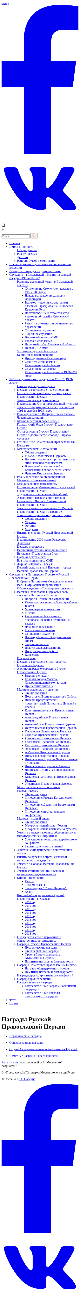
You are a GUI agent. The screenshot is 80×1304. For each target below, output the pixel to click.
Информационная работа (41, 651)
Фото (12, 999)
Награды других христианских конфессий (45, 975)
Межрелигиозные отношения (36, 480)
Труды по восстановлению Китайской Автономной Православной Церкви (42, 496)
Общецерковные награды (42, 951)
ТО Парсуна (27, 1079)
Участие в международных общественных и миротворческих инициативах (46, 834)
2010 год (30, 905)
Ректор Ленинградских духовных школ (35, 271)
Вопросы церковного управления (47, 598)
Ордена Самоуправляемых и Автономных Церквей (44, 956)
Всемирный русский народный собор (42, 550)
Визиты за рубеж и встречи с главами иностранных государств (42, 858)
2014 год (30, 919)
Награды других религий (34, 979)
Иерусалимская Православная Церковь (51, 727)
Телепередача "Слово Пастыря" (46, 888)
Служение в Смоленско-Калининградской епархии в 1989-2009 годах (51, 372)
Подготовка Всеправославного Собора (51, 696)
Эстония (30, 525)
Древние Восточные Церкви (44, 473)
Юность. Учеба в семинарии (36, 260)
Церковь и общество (30, 546)
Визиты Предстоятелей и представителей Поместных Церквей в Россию (51, 703)
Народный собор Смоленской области (50, 344)
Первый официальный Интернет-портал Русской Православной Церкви (44, 569)
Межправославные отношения (37, 689)
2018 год (30, 933)
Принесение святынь (39, 686)
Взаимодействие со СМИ (41, 337)
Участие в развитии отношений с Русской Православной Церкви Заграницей (45, 510)
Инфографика (26, 658)
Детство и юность (21, 246)
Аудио (29, 891)
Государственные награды (34, 982)
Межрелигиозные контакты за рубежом (51, 829)
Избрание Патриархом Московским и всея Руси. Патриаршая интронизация (45, 583)
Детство (22, 257)
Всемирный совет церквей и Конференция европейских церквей (48, 468)
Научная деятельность (31, 557)
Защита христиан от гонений (44, 846)
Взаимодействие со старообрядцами (41, 476)
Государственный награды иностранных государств (42, 994)
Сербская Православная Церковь (46, 734)
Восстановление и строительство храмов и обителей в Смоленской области (47, 316)
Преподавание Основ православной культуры (47, 403)
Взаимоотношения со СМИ (35, 560)
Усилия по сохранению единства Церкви (44, 515)
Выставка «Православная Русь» (38, 553)
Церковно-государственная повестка (41, 661)
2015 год (30, 923)
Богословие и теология (40, 630)
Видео (13, 1003)
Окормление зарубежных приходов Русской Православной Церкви (46, 489)
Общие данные (27, 250)
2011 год (30, 909)
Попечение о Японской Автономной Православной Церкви (41, 503)
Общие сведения (36, 452)
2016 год (30, 926)
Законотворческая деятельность (38, 400)
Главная (14, 243)
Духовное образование (40, 626)
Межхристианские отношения (37, 449)
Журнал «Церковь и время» (35, 564)
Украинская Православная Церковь (48, 783)
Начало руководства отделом (36, 386)
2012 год (30, 912)
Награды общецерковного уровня (47, 968)
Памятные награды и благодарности (49, 961)
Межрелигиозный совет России (38, 421)
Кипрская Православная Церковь (47, 745)
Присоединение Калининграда (45, 358)
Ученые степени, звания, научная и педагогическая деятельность (40, 872)
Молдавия (31, 529)
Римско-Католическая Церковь (45, 456)
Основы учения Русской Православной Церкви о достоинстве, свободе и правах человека (44, 435)
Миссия (30, 612)
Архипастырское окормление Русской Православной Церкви (42, 670)
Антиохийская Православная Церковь (50, 724)
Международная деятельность (37, 483)
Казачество (32, 654)
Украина (30, 522)
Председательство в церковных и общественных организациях (39, 938)
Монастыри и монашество (42, 609)
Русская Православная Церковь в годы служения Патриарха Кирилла (42, 593)
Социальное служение (40, 330)
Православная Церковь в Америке (47, 766)
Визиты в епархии (37, 675)
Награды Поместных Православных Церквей (47, 965)
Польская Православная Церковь (47, 755)
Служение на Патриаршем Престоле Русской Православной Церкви (39, 576)
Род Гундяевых (27, 253)
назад (5, 3)
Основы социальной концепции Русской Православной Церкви (44, 394)
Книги (29, 881)
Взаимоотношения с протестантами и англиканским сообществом (50, 461)
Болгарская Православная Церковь (48, 741)
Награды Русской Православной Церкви (44, 944)
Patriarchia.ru (10, 1062)
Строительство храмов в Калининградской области (42, 363)
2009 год (30, 902)
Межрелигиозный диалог (34, 818)
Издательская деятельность (43, 647)
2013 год (30, 916)
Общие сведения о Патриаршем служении (45, 588)
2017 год (30, 930)
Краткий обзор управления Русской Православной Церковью (40, 897)
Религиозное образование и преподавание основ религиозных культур (47, 620)
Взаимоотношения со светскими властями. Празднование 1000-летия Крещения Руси (49, 306)
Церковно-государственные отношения (43, 389)
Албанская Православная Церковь (47, 752)
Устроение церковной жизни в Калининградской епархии (37, 353)
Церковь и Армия (36, 347)
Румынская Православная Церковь (48, 738)
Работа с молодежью (38, 340)
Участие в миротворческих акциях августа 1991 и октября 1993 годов (45, 408)
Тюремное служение (38, 333)
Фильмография (35, 884)
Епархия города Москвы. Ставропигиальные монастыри (45, 680)
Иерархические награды (41, 947)
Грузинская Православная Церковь (48, 731)
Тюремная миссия (37, 644)
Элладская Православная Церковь (47, 748)
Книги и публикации (31, 877)
